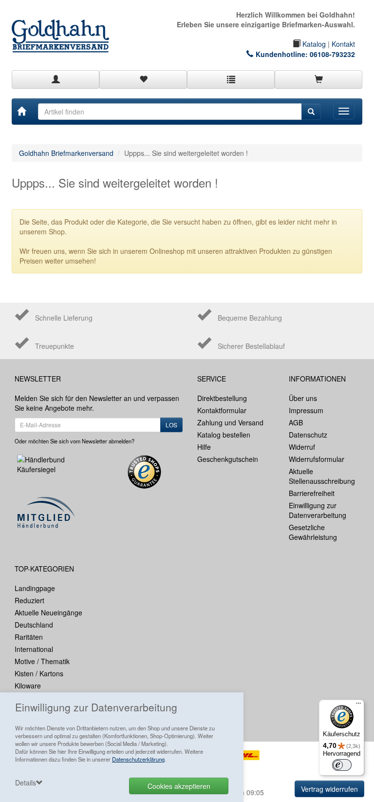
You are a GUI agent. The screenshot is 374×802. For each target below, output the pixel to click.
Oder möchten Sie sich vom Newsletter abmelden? (74, 441)
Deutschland (34, 625)
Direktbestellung (222, 398)
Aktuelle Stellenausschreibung (322, 476)
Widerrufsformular (316, 459)
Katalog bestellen (223, 434)
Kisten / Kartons (39, 673)
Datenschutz (308, 434)
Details (25, 782)
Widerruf (302, 447)
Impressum (306, 410)
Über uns (303, 398)
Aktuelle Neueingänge (48, 612)
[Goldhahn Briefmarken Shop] (65, 26)
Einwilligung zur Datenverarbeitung (317, 510)
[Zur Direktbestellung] (231, 79)
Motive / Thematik (42, 661)
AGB (296, 422)
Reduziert (29, 600)
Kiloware (28, 685)
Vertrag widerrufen (329, 789)
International (34, 649)
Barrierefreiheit (312, 493)
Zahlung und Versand (230, 422)
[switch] (342, 765)
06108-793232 (332, 54)
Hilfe (204, 447)
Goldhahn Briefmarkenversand (66, 153)
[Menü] (358, 705)
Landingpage (35, 588)
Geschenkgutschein (227, 459)
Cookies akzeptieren (179, 786)
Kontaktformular (221, 410)
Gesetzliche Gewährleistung (313, 532)
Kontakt (343, 44)
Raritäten (29, 637)
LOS (171, 424)
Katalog (313, 44)
